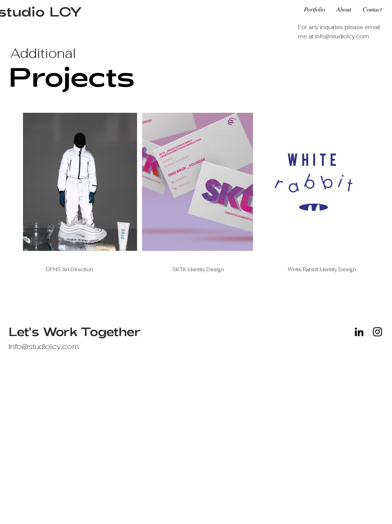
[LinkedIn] (359, 332)
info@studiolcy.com (342, 36)
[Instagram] (377, 332)
